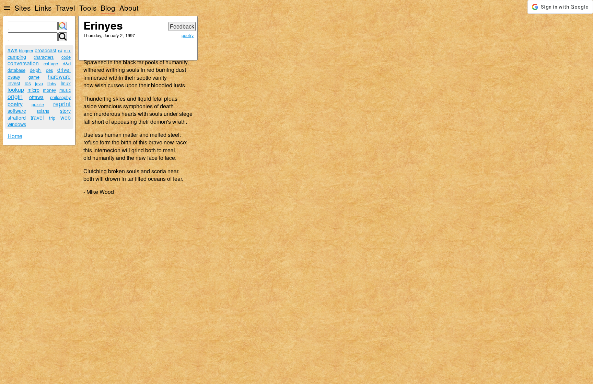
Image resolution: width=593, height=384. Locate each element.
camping (17, 56)
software (17, 110)
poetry (15, 104)
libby (51, 83)
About (129, 7)
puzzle (38, 104)
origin (15, 96)
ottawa (36, 96)
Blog (108, 7)
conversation (23, 63)
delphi (36, 70)
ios (28, 83)
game (33, 77)
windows (17, 124)
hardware (59, 76)
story (65, 110)
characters (44, 57)
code (66, 57)
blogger (26, 50)
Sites (22, 7)
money (49, 90)
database (16, 70)
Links (43, 7)
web (65, 117)
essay (14, 76)
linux (66, 83)
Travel (65, 7)
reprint (62, 103)
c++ (67, 50)
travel (37, 117)
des (49, 70)
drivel (64, 70)
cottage (51, 63)
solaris (43, 111)
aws (13, 50)
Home (15, 136)
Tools (87, 7)
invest (14, 83)
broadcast (45, 50)
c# (60, 50)
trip (52, 117)
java (39, 83)
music (65, 90)
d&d (67, 63)
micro (33, 89)
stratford (17, 117)
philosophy (60, 97)
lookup (16, 90)
